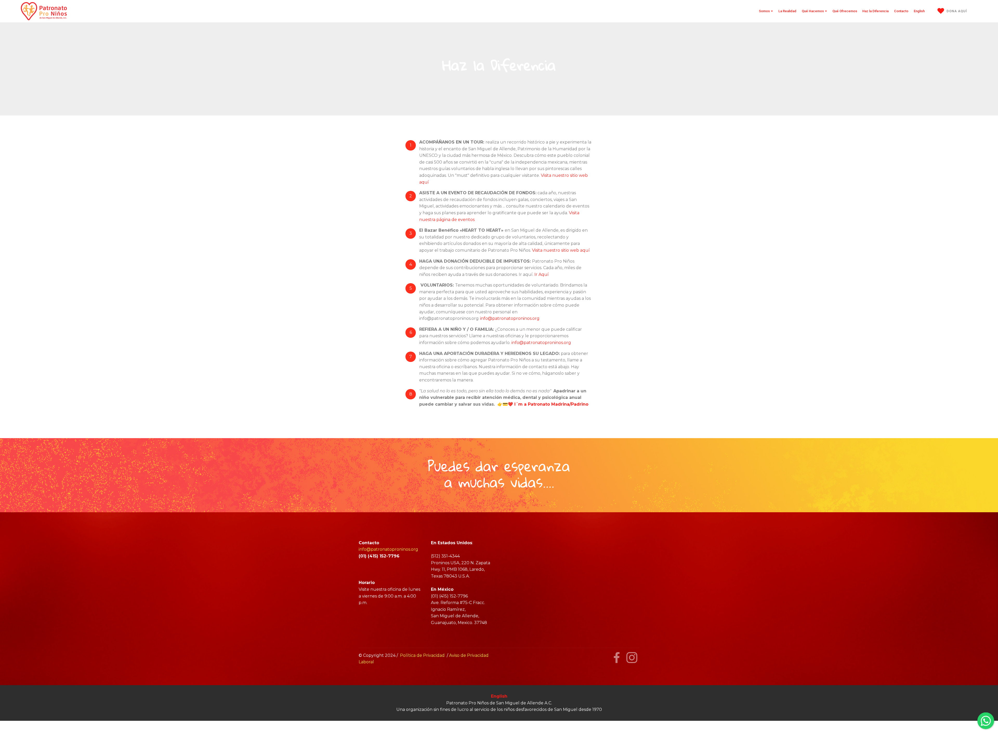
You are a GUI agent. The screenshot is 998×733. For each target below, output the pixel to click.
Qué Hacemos (813, 11)
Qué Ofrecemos (844, 11)
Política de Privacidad (422, 655)
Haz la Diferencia (875, 11)
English (919, 11)
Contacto (901, 11)
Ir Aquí (541, 274)
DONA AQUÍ (957, 11)
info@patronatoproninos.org (510, 318)
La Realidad (787, 11)
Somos (764, 11)
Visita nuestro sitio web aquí (561, 250)
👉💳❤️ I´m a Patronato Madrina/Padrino (543, 404)
